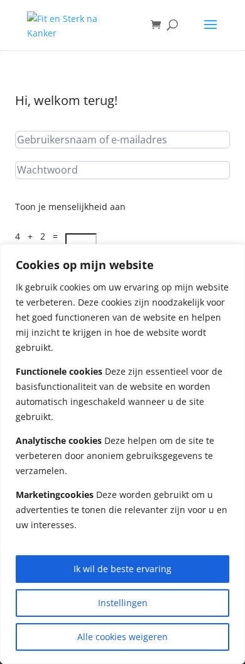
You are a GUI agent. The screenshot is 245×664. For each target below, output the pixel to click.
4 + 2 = (40, 236)
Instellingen (123, 603)
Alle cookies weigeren (122, 637)
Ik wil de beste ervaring (123, 569)
